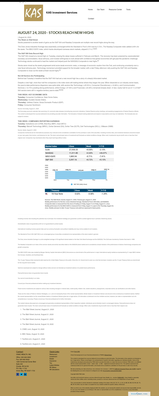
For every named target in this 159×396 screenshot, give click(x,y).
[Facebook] (25, 2)
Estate (52, 359)
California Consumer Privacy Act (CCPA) (125, 369)
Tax (51, 363)
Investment (53, 356)
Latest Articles (54, 365)
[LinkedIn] (23, 2)
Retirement (53, 354)
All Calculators (54, 369)
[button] (101, 9)
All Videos (53, 367)
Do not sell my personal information (112, 370)
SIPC (122, 377)
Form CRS (77, 351)
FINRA (119, 377)
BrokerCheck (108, 355)
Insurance (53, 361)
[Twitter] (20, 2)
